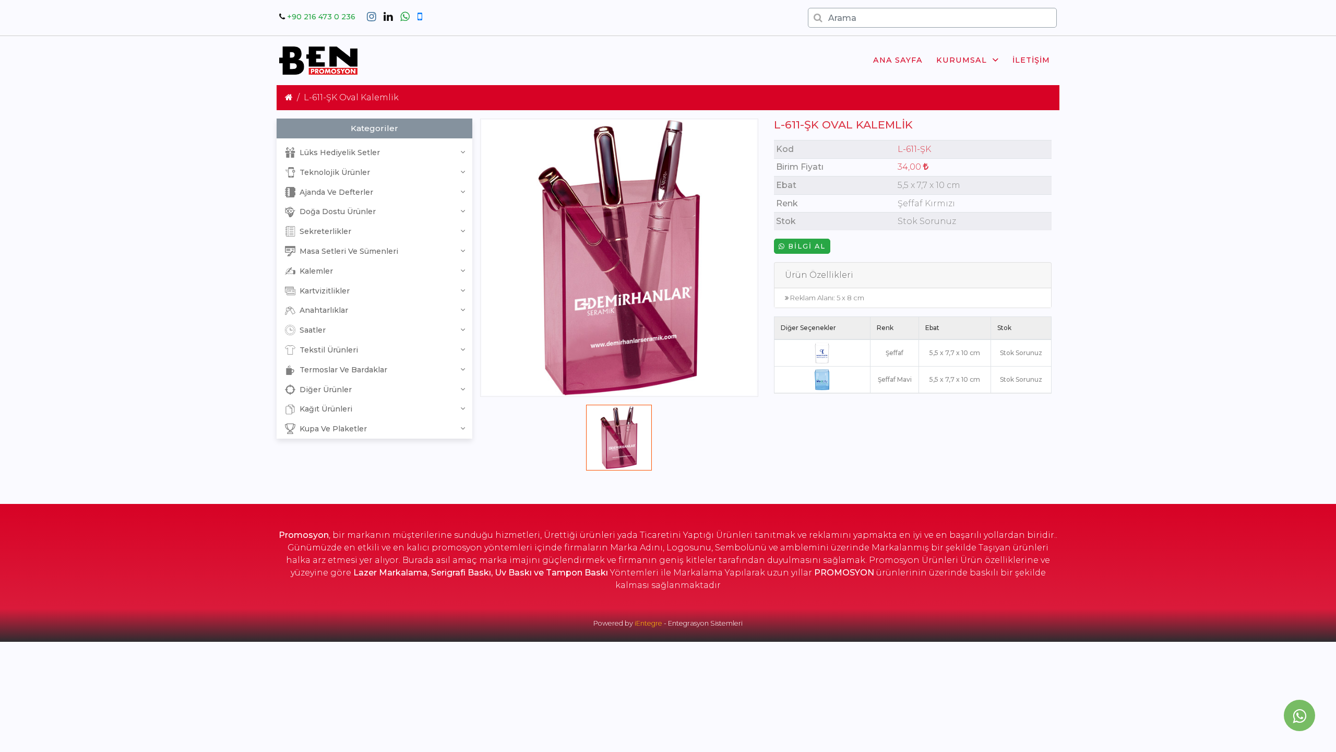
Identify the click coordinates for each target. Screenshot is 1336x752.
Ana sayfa (898, 60)
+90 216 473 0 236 (321, 16)
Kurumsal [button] (961, 60)
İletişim (1031, 60)
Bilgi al (805, 246)
